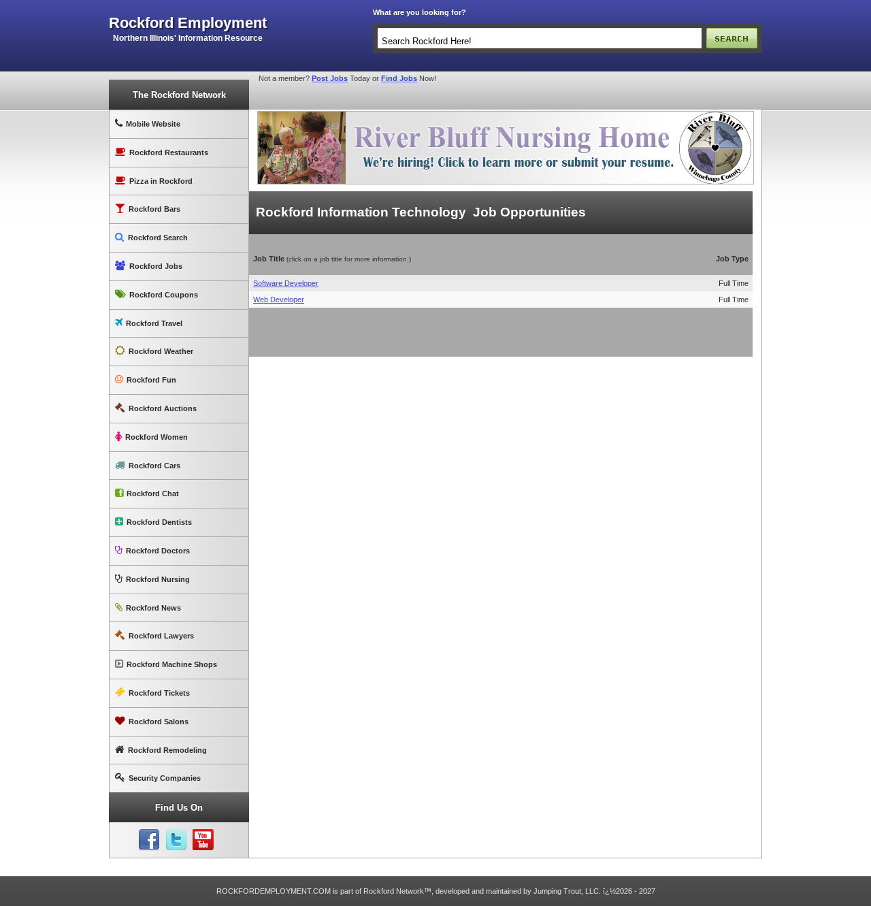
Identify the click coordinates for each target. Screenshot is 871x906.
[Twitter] (176, 840)
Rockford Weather (161, 351)
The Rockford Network (179, 95)
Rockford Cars (154, 466)
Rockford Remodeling (167, 750)
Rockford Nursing (158, 579)
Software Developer (285, 283)
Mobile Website (153, 124)
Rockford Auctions (163, 408)
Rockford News (153, 608)
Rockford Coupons (163, 295)
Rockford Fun (151, 380)
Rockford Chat (153, 493)
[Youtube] (203, 840)
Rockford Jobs (155, 266)
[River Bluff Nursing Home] (505, 114)
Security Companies (165, 778)
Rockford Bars (154, 209)
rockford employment (188, 23)
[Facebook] (149, 840)
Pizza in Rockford (161, 181)
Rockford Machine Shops (172, 664)
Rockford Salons (158, 721)
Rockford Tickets (159, 693)
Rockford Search (158, 237)
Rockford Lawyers (161, 636)
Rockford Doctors (158, 551)
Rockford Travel (154, 323)
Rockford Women (156, 437)
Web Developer (278, 299)
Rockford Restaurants (168, 152)
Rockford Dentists (159, 522)
